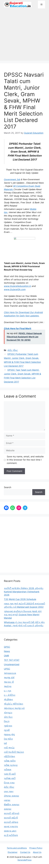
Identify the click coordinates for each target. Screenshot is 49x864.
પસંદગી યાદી (10, 774)
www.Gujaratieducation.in (17, 286)
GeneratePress (24, 860)
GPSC (7, 647)
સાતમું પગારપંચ (11, 826)
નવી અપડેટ (9, 747)
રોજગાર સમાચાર (11, 796)
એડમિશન (8, 699)
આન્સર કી (9, 682)
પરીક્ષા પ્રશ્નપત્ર (11, 765)
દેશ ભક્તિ (8, 739)
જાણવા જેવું (9, 734)
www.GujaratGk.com (15, 289)
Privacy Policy (35, 848)
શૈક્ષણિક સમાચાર (11, 804)
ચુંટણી (7, 730)
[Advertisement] (24, 36)
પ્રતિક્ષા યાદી (10, 778)
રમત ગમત (8, 791)
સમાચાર (7, 809)
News (7, 651)
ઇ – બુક (7, 690)
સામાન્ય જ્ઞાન (10, 831)
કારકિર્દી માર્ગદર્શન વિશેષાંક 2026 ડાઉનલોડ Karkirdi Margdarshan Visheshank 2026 (23, 591)
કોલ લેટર (8, 717)
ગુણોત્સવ (8, 725)
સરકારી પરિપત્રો (11, 813)
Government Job (12, 179)
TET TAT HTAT (11, 660)
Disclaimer (13, 852)
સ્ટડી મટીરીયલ (11, 835)
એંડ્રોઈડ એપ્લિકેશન (13, 704)
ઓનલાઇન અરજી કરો (14, 708)
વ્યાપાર (7, 800)
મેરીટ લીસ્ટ (12, 350)
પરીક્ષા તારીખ (10, 761)
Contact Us (25, 852)
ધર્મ (5, 743)
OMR (6, 655)
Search (7, 487)
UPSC (7, 669)
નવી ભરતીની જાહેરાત (14, 752)
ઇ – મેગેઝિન (9, 695)
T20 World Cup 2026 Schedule (20, 599)
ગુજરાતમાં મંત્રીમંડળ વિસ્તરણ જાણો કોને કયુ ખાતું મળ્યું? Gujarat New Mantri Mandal (23, 614)
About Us (37, 852)
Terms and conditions (17, 848)
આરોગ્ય (7, 686)
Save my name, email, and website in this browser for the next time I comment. (25, 459)
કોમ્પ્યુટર (8, 712)
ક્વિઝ (6, 721)
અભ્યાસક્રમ (10, 673)
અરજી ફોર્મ (9, 677)
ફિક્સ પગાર (9, 782)
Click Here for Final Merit (17, 328)
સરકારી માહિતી (11, 817)
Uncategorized (11, 664)
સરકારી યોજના (11, 822)
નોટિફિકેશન (9, 756)
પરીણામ (7, 769)
